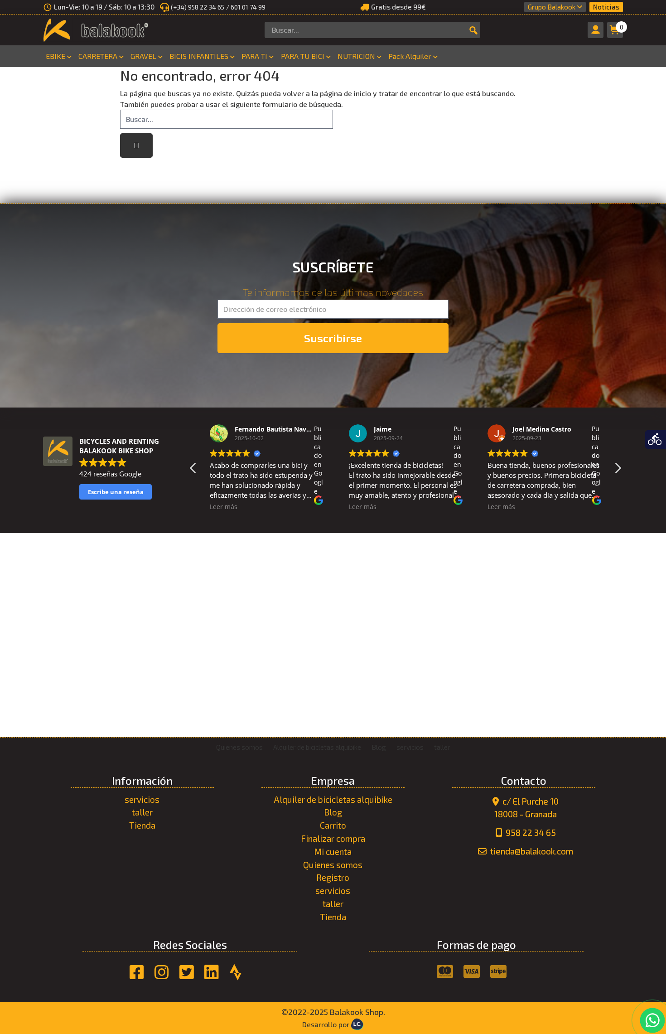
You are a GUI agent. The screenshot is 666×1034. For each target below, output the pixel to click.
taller (142, 812)
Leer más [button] (223, 507)
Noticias (606, 7)
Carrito (333, 825)
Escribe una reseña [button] (116, 492)
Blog (333, 812)
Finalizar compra (333, 838)
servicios (142, 799)
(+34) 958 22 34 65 (197, 7)
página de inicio (345, 93)
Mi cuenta (333, 851)
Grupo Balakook (551, 7)
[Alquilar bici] (655, 439)
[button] (617, 470)
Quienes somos (332, 864)
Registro (332, 877)
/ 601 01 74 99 (245, 7)
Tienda (142, 825)
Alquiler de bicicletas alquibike (333, 799)
